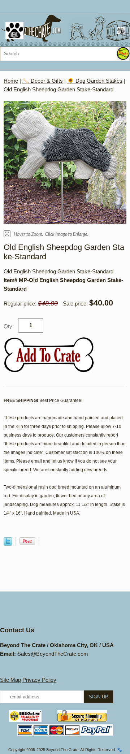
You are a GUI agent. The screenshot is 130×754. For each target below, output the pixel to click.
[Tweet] (8, 544)
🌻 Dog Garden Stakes (94, 81)
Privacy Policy (39, 680)
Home (11, 81)
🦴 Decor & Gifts (42, 81)
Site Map (10, 680)
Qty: (9, 326)
